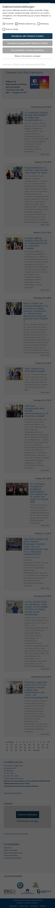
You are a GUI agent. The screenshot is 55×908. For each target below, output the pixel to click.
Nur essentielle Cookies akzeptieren (27, 50)
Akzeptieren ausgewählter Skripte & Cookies (27, 43)
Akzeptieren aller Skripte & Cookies (27, 36)
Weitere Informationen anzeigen (28, 56)
